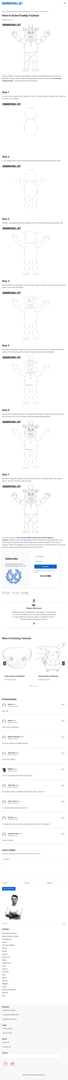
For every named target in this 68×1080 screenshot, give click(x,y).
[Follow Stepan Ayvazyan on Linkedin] (34, 623)
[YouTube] (12, 1064)
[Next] (63, 663)
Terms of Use (7, 1033)
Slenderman (28, 540)
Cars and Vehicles (8, 945)
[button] (16, 576)
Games (4, 948)
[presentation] (17, 657)
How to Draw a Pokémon (48, 676)
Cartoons (5, 972)
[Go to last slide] (4, 663)
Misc (3, 995)
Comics (4, 942)
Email (27, 883)
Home (3, 11)
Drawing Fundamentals (11, 1015)
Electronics (6, 957)
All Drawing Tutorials (9, 933)
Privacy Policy (7, 1028)
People (4, 951)
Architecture (6, 963)
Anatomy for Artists (10, 1019)
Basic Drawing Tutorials (10, 936)
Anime (4, 960)
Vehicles (5, 992)
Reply (63, 704)
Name (5, 883)
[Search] (63, 1056)
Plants (4, 978)
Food (4, 975)
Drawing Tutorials (12, 11)
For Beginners (7, 939)
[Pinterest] (5, 1064)
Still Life (4, 981)
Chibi (4, 966)
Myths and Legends (24, 11)
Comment (7, 859)
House (4, 987)
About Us (6, 1042)
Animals (4, 954)
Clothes (4, 969)
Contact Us (7, 1047)
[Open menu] (64, 3)
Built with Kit (45, 575)
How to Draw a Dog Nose (15, 676)
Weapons (5, 984)
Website (49, 883)
